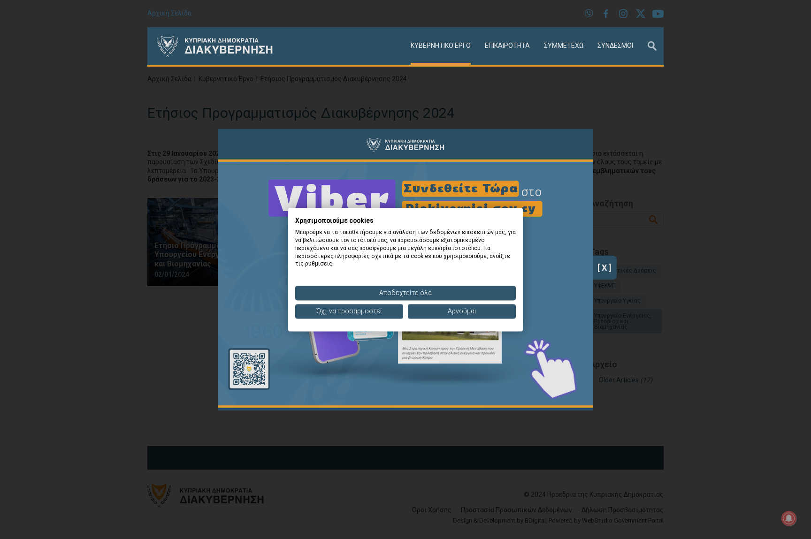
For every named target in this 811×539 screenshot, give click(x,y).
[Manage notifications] (788, 518)
